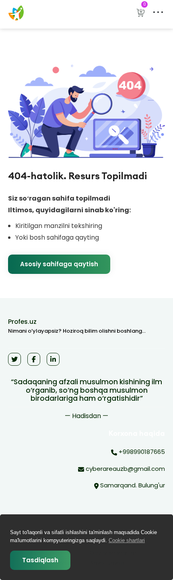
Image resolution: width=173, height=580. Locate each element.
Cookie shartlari (127, 540)
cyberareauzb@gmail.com (124, 468)
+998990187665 (141, 451)
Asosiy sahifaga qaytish (59, 264)
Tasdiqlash (40, 560)
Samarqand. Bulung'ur (132, 485)
